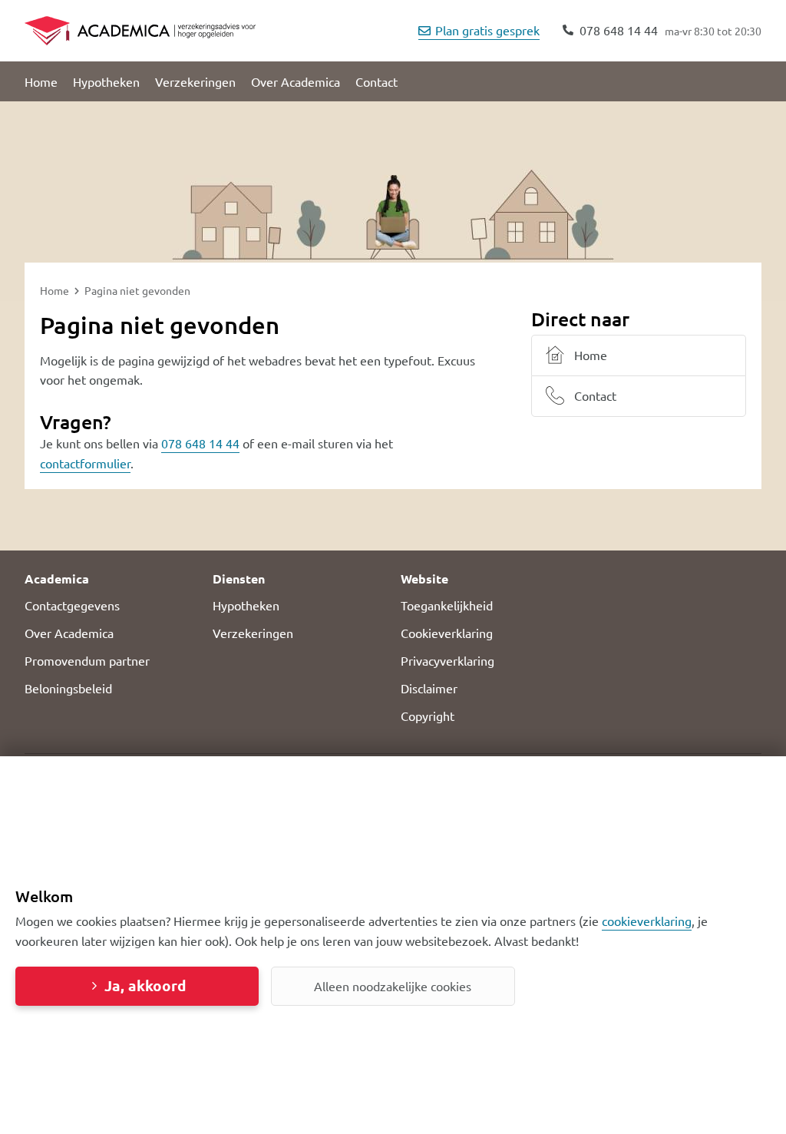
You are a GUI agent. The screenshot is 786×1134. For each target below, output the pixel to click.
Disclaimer (429, 688)
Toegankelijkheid (447, 605)
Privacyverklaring (447, 660)
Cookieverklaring (447, 632)
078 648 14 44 (200, 443)
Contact (376, 81)
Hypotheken (106, 81)
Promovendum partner (87, 660)
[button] (111, 579)
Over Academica (295, 81)
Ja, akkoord (145, 985)
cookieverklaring (647, 920)
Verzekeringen (195, 81)
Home (41, 81)
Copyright (427, 715)
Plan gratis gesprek (487, 30)
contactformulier (85, 463)
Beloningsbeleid (68, 688)
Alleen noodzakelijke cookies (392, 985)
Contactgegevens (72, 605)
